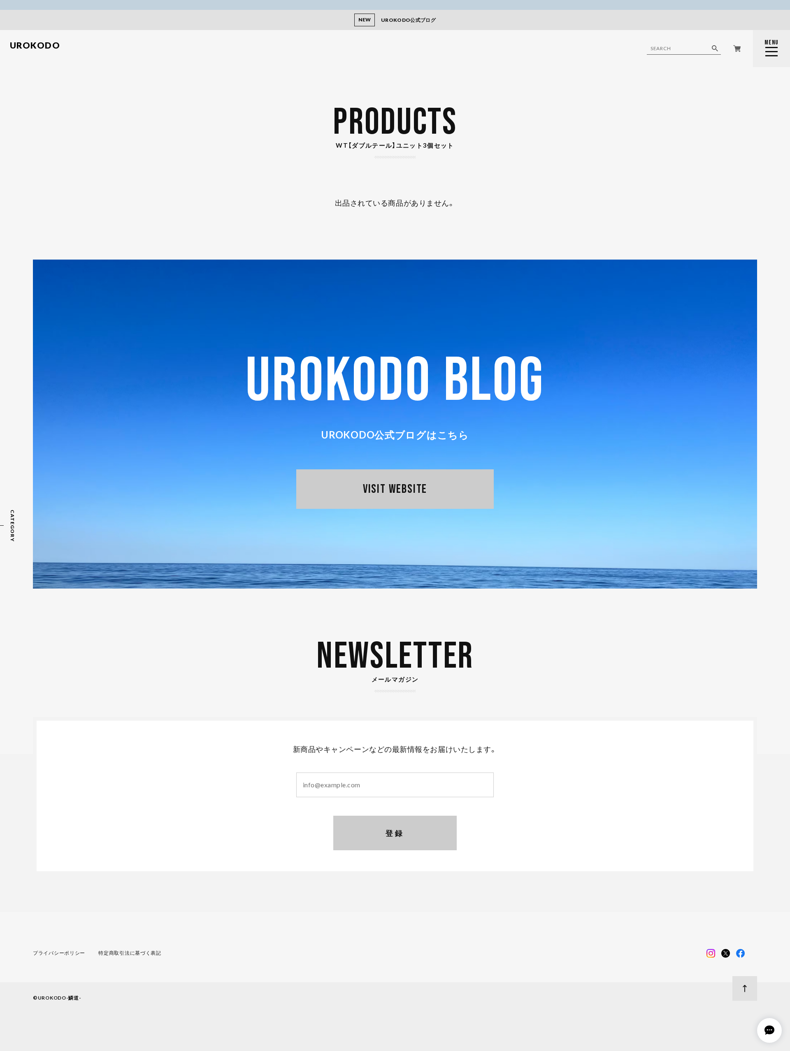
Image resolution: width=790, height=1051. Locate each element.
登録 (395, 833)
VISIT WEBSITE (395, 489)
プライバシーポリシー (59, 953)
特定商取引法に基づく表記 (129, 953)
